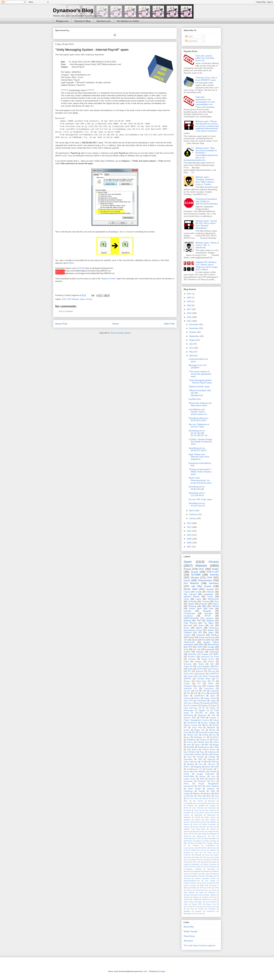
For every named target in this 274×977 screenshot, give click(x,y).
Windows (207, 794)
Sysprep (187, 899)
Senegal (211, 757)
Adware (202, 674)
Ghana (188, 857)
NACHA (215, 606)
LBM (185, 866)
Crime (186, 732)
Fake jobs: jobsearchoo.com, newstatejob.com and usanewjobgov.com (205, 100)
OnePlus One (195, 399)
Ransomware (205, 580)
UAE (196, 693)
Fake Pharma (190, 623)
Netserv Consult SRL (193, 725)
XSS (207, 906)
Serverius (188, 664)
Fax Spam (209, 623)
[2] (80, 268)
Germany (214, 583)
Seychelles (188, 759)
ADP (199, 620)
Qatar (194, 885)
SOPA (217, 888)
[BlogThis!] (100, 295)
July (191, 344)
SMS (201, 644)
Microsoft (188, 625)
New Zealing (210, 881)
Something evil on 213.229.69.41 (197, 494)
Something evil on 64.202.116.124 (197, 504)
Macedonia (211, 869)
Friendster (198, 855)
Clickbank (190, 805)
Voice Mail (197, 728)
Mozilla (188, 876)
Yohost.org (187, 836)
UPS (190, 647)
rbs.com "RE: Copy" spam (200, 499)
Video (212, 791)
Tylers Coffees (189, 902)
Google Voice (195, 859)
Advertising (188, 715)
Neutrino (198, 820)
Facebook (188, 616)
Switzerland (201, 701)
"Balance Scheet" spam (199, 386)
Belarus (199, 841)
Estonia (187, 684)
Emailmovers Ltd (194, 769)
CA (213, 681)
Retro (204, 827)
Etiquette (213, 850)
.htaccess (211, 764)
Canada (205, 601)
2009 (189, 539)
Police (186, 784)
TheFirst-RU (189, 642)
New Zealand (210, 820)
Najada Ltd (212, 876)
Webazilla (211, 728)
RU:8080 (196, 574)
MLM (202, 779)
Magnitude (197, 871)
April (191, 355)
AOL (213, 836)
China (186, 599)
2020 (189, 297)
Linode (199, 592)
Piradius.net (204, 740)
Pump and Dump (206, 637)
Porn (188, 693)
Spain (210, 632)
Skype (201, 892)
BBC (207, 745)
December (194, 324)
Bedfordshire (188, 841)
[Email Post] (92, 295)
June (191, 348)
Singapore (210, 686)
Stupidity (210, 589)
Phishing (192, 606)
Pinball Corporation (209, 824)
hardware (198, 911)
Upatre (191, 604)
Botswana (211, 801)
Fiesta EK (211, 852)
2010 (189, 535)
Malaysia (207, 871)
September (194, 336)
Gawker (216, 855)
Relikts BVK (204, 885)
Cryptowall (214, 691)
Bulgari (200, 843)
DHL (194, 732)
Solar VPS (188, 701)
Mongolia (207, 611)
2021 (189, 294)
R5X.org (211, 671)
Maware (195, 874)
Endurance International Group (201, 629)
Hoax (202, 752)
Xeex (189, 745)
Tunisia (213, 899)
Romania (203, 604)
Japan (212, 696)
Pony (189, 757)
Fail (204, 640)
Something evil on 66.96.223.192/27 (198, 449)
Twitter (216, 742)
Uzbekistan (188, 791)
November (194, 328)
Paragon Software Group (192, 883)
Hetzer (195, 862)
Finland (213, 772)
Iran (214, 735)
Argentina (207, 703)
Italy (212, 640)
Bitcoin (214, 798)
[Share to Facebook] (105, 295)
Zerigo (213, 701)
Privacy (190, 742)
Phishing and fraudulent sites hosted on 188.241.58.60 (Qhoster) (207, 201)
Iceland (186, 864)
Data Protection (198, 808)
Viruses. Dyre (211, 904)
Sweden (205, 654)
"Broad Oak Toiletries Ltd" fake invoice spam (200, 404)
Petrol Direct (189, 936)
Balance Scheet (108, 279)
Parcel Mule (208, 883)
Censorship (200, 803)
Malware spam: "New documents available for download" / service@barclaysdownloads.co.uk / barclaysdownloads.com (201, 154)
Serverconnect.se (202, 890)
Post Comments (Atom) (120, 333)
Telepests (211, 789)
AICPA (200, 669)
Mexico (187, 737)
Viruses (89, 299)
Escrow (203, 850)
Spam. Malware (211, 895)
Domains (208, 613)
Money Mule (191, 589)
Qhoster (196, 827)
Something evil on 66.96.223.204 (197, 488)
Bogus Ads (199, 730)
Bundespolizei (203, 747)
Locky (187, 580)
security (187, 691)
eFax (186, 649)
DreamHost (212, 808)
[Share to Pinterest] (108, 295)
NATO (203, 876)
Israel (199, 686)
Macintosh (187, 871)
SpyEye (196, 897)
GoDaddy (192, 601)
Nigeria (199, 628)
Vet (193, 834)
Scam (201, 625)
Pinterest (187, 827)
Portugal (200, 757)
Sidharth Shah (203, 742)
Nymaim (212, 779)
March (192, 510)
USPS (200, 647)
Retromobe (189, 927)
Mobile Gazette (190, 931)
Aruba (206, 838)
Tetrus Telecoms (191, 762)
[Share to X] (103, 295)
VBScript (215, 762)
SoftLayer (187, 895)
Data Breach (192, 750)
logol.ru (198, 745)
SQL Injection (190, 594)
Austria (187, 730)
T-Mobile (196, 899)
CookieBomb (210, 845)
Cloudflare (201, 805)
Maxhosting (211, 815)
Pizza (213, 781)
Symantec (205, 897)
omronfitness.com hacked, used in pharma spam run (198, 411)
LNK (191, 866)
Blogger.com (62, 21)
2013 (189, 523)
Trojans (187, 635)
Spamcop (211, 759)
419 (196, 691)
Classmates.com (213, 803)
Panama (186, 824)
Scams (194, 571)
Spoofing (187, 897)
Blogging (197, 767)
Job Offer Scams (201, 586)
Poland (191, 637)
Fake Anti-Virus (190, 708)
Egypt (213, 706)
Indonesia (212, 752)
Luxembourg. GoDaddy (193, 869)
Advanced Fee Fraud (210, 657)
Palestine (213, 822)
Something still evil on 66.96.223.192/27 (198, 419)
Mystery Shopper (208, 723)
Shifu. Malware (189, 892)
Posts (190, 36)
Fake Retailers (200, 772)
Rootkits (193, 888)
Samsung (212, 827)
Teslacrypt (214, 652)
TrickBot (204, 762)
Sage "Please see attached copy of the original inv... (199, 456)
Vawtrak (201, 791)
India (211, 608)
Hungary (198, 662)
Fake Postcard (200, 810)
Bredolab (190, 747)
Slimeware (211, 892)
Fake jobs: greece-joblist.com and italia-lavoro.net (205, 58)
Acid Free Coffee (193, 798)
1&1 (212, 625)
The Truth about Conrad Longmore (199, 945)
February (193, 514)
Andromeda (188, 838)
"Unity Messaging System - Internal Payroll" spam (200, 381)
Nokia (207, 754)
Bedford (213, 838)
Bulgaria (210, 620)
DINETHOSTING (191, 618)
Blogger (215, 745)
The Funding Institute (211, 831)
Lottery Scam (189, 779)
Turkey (210, 596)
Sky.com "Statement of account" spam (199, 425)
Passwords (188, 781)
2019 (189, 301)
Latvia (198, 599)
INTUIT (208, 616)
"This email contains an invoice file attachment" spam (200, 374)
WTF (194, 906)
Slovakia (187, 831)
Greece (191, 676)
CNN (204, 691)
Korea (186, 628)
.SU (185, 640)
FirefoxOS (187, 855)
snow (216, 796)
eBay (208, 796)
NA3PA (197, 817)
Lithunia (187, 754)
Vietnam (200, 652)
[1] (78, 268)
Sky (207, 725)
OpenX (197, 822)
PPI (189, 671)
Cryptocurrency (189, 848)
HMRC (216, 654)
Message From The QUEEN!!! (197, 366)
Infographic (196, 864)
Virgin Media (202, 834)
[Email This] (97, 295)
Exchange (187, 810)
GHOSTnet (214, 674)
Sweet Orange (194, 789)
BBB (204, 606)
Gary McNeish (190, 752)
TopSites (205, 899)
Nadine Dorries (209, 817)
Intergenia (188, 686)
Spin (193, 831)
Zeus (201, 764)
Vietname (213, 902)
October (193, 332)
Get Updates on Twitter (128, 21)
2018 (189, 305)
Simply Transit (210, 698)
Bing (214, 841)
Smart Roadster (212, 786)
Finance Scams (209, 750)
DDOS (186, 808)
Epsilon (193, 850)
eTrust (203, 693)
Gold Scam (206, 857)
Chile (213, 715)
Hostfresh (212, 810)
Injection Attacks (192, 596)
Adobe (212, 713)
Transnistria (209, 688)
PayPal (187, 652)
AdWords (205, 798)
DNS (199, 848)
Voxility (187, 794)
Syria (214, 897)
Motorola (216, 874)
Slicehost (192, 657)
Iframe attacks (205, 812)
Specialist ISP (190, 688)
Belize (207, 841)
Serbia (190, 669)
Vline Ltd (187, 906)
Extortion (187, 852)
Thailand (188, 632)
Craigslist (212, 805)
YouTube (216, 906)
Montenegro (188, 710)
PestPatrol (214, 737)
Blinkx (186, 801)
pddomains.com (189, 913)
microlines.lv (211, 911)
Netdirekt (187, 820)
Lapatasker (208, 594)
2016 (189, 313)
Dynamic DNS (190, 718)
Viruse (186, 904)
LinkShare (212, 866)
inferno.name (201, 681)
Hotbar (213, 862)
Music (196, 876)
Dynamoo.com (104, 21)
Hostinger (187, 812)
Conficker (196, 845)
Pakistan (199, 671)
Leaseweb (209, 649)
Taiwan (201, 664)
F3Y (199, 684)
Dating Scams (208, 659)
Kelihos (205, 864)
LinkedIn (187, 611)
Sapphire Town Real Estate (194, 829)
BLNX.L (187, 767)
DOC (201, 569)
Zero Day (190, 909)
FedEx (210, 684)
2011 (189, 531)
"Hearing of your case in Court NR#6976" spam (206, 78)
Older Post (169, 324)
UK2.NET (199, 713)
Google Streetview (205, 774)
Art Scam (198, 838)
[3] (83, 268)
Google (211, 647)
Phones (211, 662)
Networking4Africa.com (192, 881)
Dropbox (204, 706)
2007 (189, 546)
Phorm (196, 824)
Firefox (186, 774)
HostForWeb (189, 776)
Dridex (215, 569)
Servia (213, 890)
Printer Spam (195, 608)
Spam (82, 299)
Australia (192, 659)
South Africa (189, 674)
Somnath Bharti (203, 679)
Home (115, 324)
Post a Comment (66, 311)
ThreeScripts (189, 613)
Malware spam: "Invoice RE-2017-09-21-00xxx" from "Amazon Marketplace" (206, 224)
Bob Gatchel (198, 801)
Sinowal (212, 829)
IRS (200, 632)
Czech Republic (203, 666)
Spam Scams (198, 895)
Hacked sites (192, 735)
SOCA (209, 888)
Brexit (193, 843)
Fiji (203, 708)
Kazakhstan (192, 723)
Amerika (214, 574)
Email (185, 850)
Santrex (189, 890)
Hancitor (187, 862)
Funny (207, 855)
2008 (189, 542)
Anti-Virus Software (192, 703)
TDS (199, 831)
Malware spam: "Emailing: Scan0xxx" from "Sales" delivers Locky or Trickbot (205, 180)
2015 (189, 317)
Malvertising (213, 644)
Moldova (215, 635)
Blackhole (192, 654)
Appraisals (202, 715)
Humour (202, 776)
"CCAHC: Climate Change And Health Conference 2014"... (200, 441)
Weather (190, 764)
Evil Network (191, 583)
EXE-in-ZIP (66, 299)
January (193, 518)
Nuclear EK (188, 822)
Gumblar (206, 859)
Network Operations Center (205, 878)
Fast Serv (199, 852)
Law (204, 866)
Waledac (196, 794)
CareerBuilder (188, 803)
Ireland (216, 720)
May (191, 352)
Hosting (205, 735)
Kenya (212, 708)
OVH (209, 577)
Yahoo (199, 796)
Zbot (212, 664)
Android (213, 693)
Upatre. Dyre (201, 902)
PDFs (216, 666)
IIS (195, 812)
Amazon (209, 618)
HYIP (214, 859)
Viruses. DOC (197, 904)
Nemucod (187, 878)
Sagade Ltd (204, 710)
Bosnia (212, 730)
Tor (187, 834)
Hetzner (210, 592)
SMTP (201, 888)
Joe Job (196, 649)
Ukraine (195, 577)
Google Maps (213, 732)
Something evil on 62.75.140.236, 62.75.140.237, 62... (199, 433)
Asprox (215, 604)
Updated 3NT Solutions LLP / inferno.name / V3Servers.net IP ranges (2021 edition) (207, 265)
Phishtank (202, 781)
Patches (187, 698)
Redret (211, 630)
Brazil (194, 640)
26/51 (71, 263)
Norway (216, 754)
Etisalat (209, 769)
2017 (189, 309)
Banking (187, 620)
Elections (213, 848)
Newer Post (61, 324)
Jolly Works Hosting (206, 676)
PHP (204, 822)
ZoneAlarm (212, 909)
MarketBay (198, 815)
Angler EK (188, 666)
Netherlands (213, 599)
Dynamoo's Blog (73, 10)
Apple (186, 696)
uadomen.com (201, 836)
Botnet (207, 767)
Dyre (216, 601)
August (192, 340)
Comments (192, 41)
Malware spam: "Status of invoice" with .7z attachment (207, 245)
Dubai (216, 767)
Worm (201, 906)
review (200, 913)
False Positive (213, 669)
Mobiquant (187, 817)
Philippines (191, 740)
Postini (216, 740)
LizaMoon (197, 754)
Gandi (186, 662)
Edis (205, 848)
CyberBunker (199, 696)
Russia (187, 569)
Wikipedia (212, 834)
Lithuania (201, 635)
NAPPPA (187, 679)
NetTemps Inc (200, 737)
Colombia (194, 706)
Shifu (200, 759)
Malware (75, 299)
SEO (200, 786)
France (187, 592)
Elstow (201, 732)
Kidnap (213, 864)
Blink (185, 843)
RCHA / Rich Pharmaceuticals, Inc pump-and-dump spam (200, 480)
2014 (189, 321)
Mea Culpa (205, 874)
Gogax (196, 857)
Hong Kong (204, 862)
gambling (187, 911)
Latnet (198, 866)
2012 (189, 527)
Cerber (216, 747)
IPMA (202, 718)
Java (213, 776)
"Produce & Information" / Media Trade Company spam (200, 471)
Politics (197, 698)
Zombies (201, 909)
